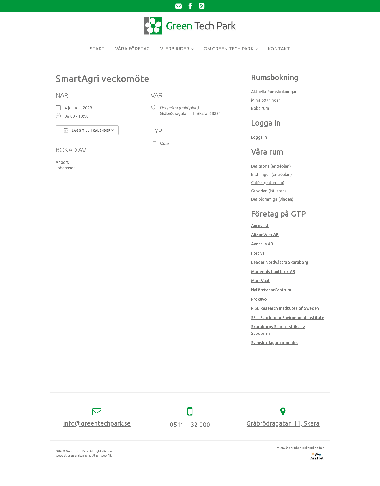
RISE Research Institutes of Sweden (285, 308)
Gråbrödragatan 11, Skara (283, 423)
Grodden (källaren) (268, 191)
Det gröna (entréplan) (179, 108)
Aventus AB (262, 244)
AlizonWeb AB (265, 234)
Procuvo (259, 299)
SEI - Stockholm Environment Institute (287, 317)
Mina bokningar (265, 100)
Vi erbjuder (174, 48)
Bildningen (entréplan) (271, 174)
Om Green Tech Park (229, 48)
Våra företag (132, 48)
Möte (164, 143)
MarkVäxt (260, 280)
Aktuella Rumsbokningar (274, 91)
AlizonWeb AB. (102, 455)
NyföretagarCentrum (271, 290)
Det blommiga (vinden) (272, 199)
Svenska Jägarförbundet (274, 342)
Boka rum (260, 108)
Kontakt (279, 48)
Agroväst (260, 225)
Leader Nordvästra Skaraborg (279, 262)
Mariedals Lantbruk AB (273, 271)
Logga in (259, 137)
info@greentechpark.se (97, 423)
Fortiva (258, 253)
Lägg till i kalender (91, 130)
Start (97, 48)
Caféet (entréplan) (267, 182)
